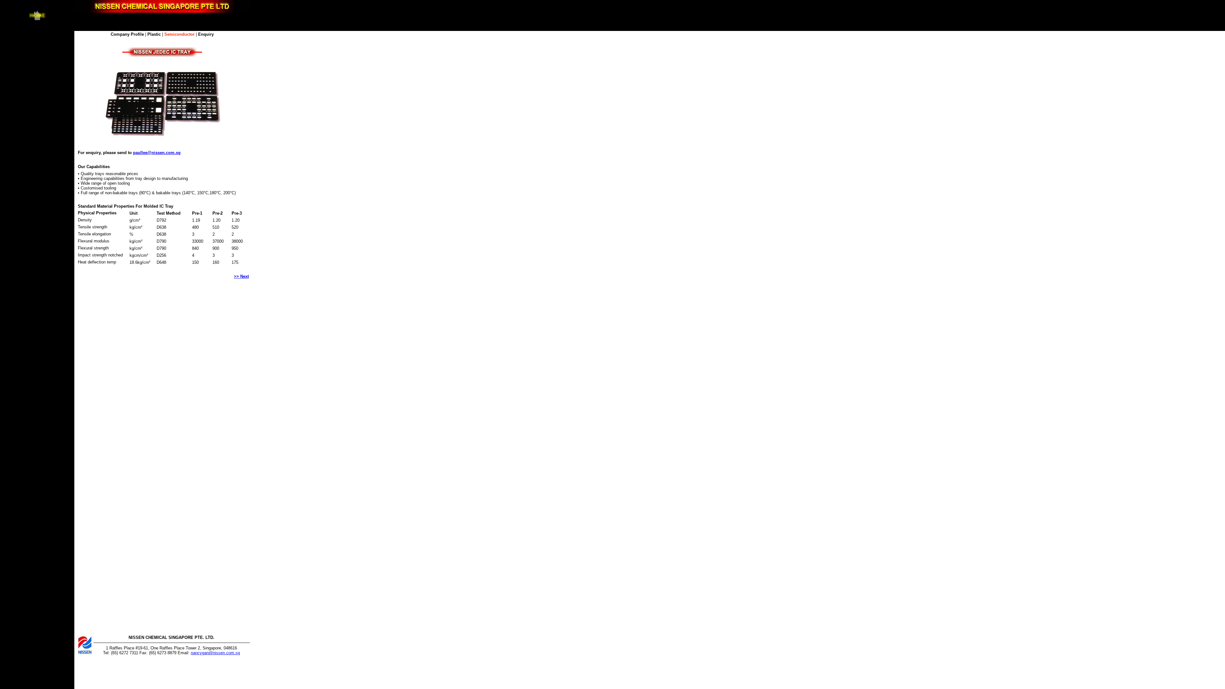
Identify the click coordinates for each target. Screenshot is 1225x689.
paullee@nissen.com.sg (157, 152)
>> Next (241, 276)
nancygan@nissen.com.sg (215, 652)
